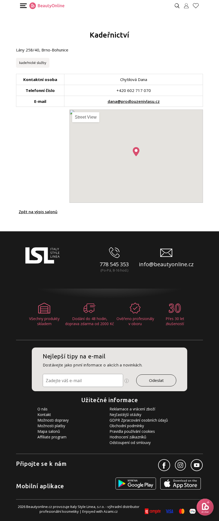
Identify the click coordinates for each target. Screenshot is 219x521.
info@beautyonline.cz (166, 264)
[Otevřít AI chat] (205, 507)
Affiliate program (52, 436)
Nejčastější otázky (125, 414)
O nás (42, 408)
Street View (86, 117)
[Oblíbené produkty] (198, 5)
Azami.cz (111, 511)
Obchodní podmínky (127, 425)
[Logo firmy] (46, 6)
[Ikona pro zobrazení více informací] (126, 381)
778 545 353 (114, 264)
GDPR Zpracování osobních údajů (139, 420)
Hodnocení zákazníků (128, 436)
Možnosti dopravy (53, 420)
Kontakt (44, 414)
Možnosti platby (51, 425)
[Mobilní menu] (22, 5)
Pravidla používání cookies (132, 431)
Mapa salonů (48, 431)
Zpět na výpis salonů (38, 211)
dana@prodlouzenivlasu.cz (134, 101)
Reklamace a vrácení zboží (132, 408)
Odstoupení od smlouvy (130, 442)
